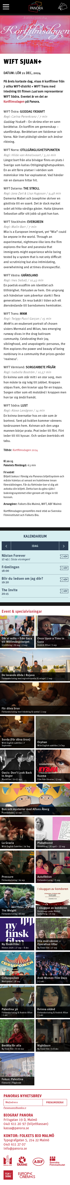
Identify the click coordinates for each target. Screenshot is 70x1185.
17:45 (5, 559)
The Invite (10, 590)
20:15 (5, 593)
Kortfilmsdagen (14, 101)
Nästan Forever (13, 555)
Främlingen (10, 567)
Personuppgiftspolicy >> (15, 1108)
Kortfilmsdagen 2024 (25, 450)
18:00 (5, 570)
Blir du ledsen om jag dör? (22, 578)
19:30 (5, 582)
